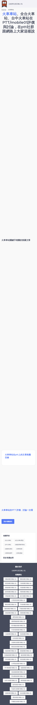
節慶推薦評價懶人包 (10, 693)
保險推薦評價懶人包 (10, 613)
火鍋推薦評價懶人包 (10, 634)
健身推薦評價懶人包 (26, 655)
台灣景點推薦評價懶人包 (18, 663)
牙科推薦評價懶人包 (10, 659)
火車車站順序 (8, 553)
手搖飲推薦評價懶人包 (26, 608)
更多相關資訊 (8, 521)
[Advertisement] (18, 55)
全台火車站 (8, 540)
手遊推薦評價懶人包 (25, 604)
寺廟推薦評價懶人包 (25, 587)
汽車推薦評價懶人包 (25, 583)
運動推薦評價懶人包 (10, 579)
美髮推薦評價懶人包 (10, 651)
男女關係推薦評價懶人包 (18, 676)
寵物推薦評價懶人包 (10, 587)
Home (4, 10)
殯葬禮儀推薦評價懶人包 (18, 621)
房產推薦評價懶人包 (25, 613)
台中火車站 (8, 544)
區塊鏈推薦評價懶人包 (11, 655)
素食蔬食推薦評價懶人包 (18, 646)
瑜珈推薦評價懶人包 (25, 651)
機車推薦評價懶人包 (25, 579)
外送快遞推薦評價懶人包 (18, 630)
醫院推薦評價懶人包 (10, 604)
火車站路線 (19, 553)
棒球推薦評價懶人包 (26, 680)
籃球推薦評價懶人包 (18, 684)
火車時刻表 (19, 549)
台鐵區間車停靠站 (20, 544)
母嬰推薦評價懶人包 (25, 592)
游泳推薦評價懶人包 (25, 693)
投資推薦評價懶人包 (25, 634)
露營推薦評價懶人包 (18, 617)
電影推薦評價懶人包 (18, 697)
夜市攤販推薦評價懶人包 (18, 625)
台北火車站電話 (19, 540)
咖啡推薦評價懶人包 (10, 608)
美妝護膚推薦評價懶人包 (18, 672)
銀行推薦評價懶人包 (25, 596)
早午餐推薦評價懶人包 (11, 668)
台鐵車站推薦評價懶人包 (18, 642)
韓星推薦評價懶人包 (25, 659)
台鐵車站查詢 (8, 549)
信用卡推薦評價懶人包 (11, 680)
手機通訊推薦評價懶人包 (18, 701)
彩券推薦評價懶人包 (18, 638)
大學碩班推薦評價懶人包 (18, 600)
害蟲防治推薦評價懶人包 (18, 689)
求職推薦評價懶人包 (10, 596)
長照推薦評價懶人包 (10, 583)
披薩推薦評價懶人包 (26, 668)
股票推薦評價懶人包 (10, 592)
